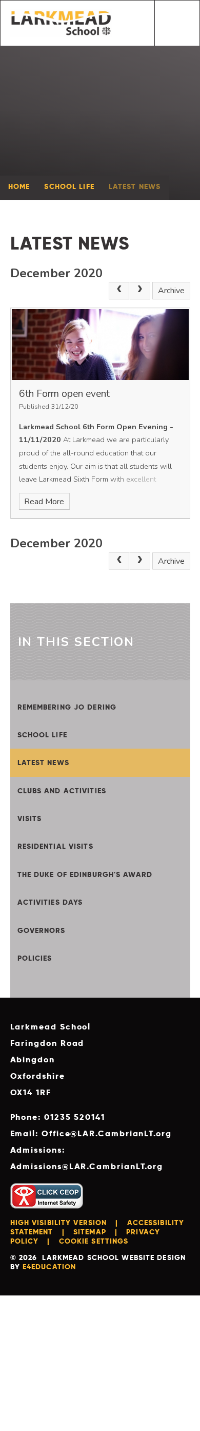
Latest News (135, 186)
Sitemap (89, 1231)
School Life (69, 186)
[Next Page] (139, 290)
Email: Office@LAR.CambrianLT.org (91, 1133)
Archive (171, 290)
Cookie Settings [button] (94, 1241)
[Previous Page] (119, 290)
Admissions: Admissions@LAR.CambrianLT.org (87, 1158)
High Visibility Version (58, 1222)
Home (19, 186)
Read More (44, 501)
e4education (49, 1266)
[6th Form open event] (100, 344)
